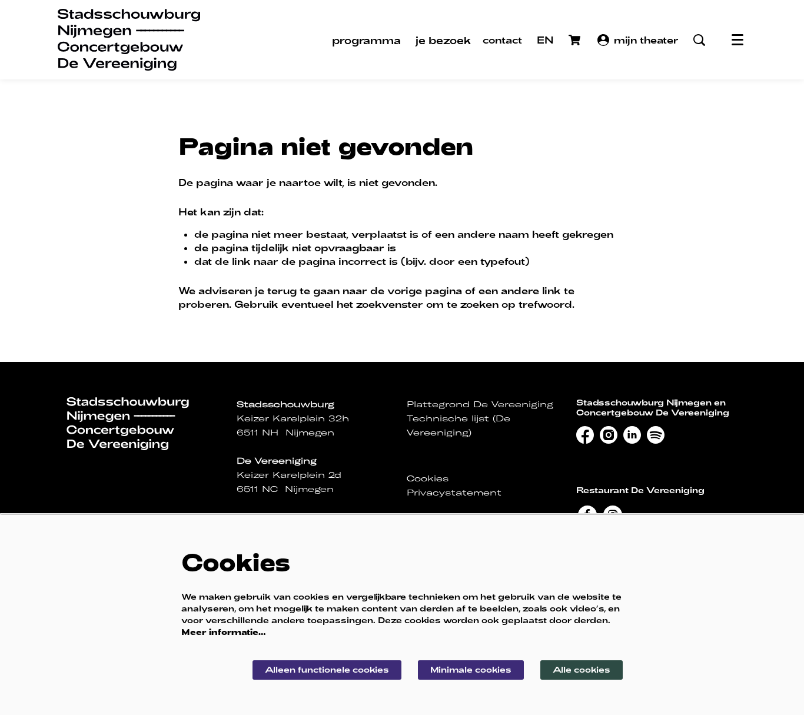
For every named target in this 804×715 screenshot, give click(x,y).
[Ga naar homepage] (129, 40)
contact (502, 39)
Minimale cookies (470, 669)
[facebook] (585, 435)
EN (545, 39)
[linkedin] (632, 435)
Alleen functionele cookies (327, 669)
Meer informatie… (223, 632)
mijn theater (646, 39)
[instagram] (608, 435)
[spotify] (656, 435)
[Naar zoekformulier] (699, 40)
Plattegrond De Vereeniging (480, 404)
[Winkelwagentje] (576, 40)
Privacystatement (454, 492)
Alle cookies (581, 669)
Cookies (427, 478)
